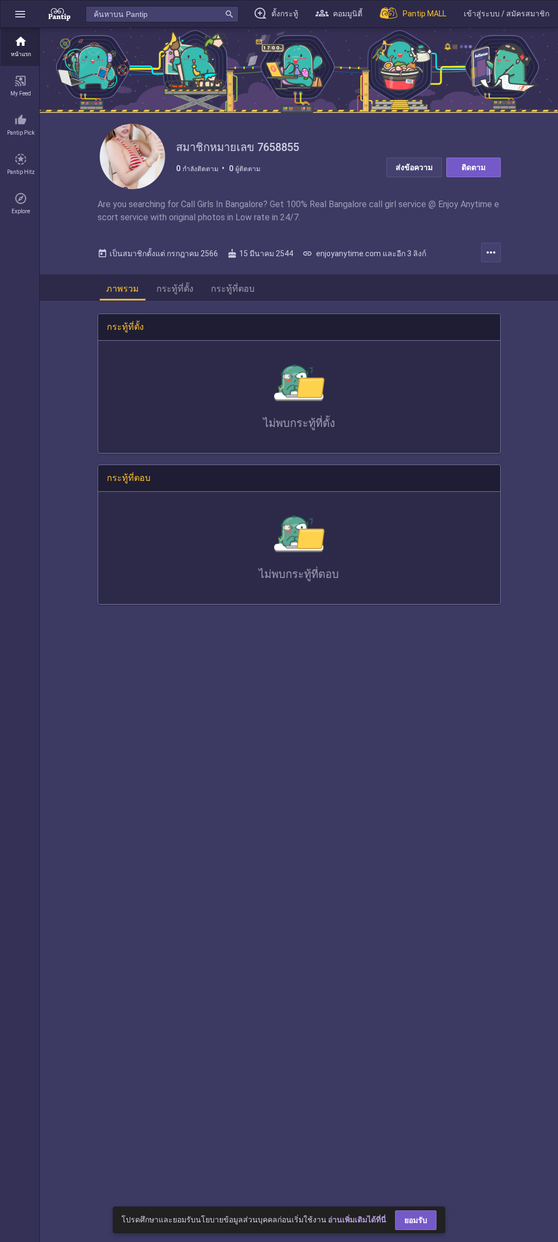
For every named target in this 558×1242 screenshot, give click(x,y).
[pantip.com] (59, 14)
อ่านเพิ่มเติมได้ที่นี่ (357, 1219)
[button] (20, 14)
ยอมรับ (415, 1220)
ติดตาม (474, 167)
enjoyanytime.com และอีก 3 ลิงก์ (364, 253)
